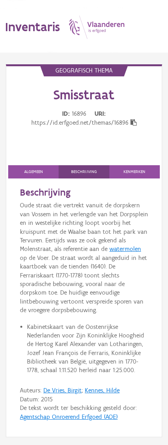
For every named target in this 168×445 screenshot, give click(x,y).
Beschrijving (84, 171)
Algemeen (33, 171)
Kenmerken (134, 171)
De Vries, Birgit (62, 390)
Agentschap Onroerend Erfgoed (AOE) (69, 416)
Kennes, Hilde (102, 390)
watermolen (125, 249)
